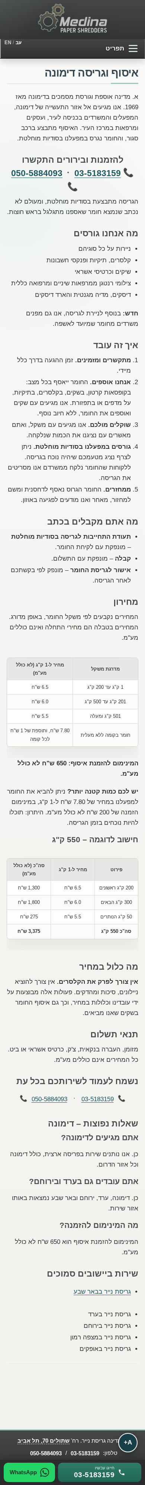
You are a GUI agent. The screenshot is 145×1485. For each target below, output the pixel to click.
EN (7, 42)
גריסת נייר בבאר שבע (102, 1291)
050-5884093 (36, 173)
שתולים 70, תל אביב (43, 1440)
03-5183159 (97, 173)
